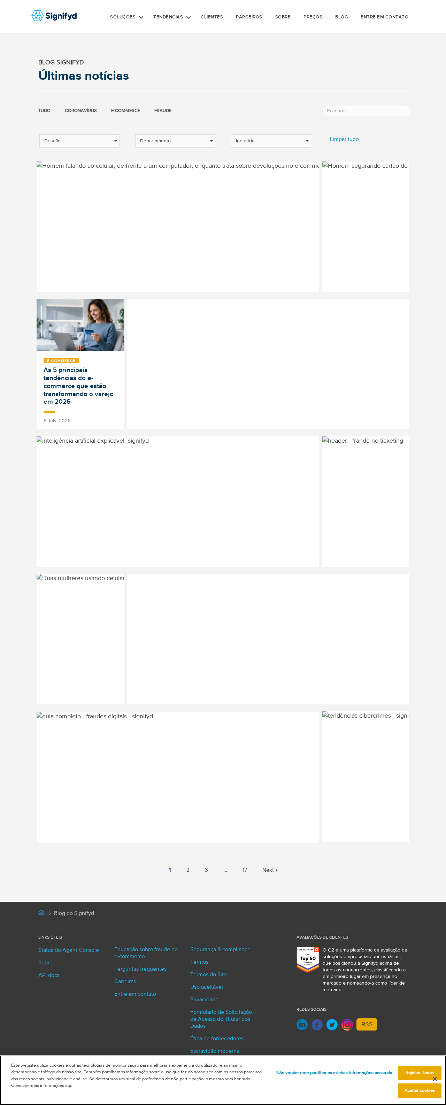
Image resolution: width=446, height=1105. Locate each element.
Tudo (44, 111)
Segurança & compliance (220, 950)
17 (245, 870)
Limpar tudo (344, 139)
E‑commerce (125, 111)
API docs (49, 975)
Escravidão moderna (214, 1051)
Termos (199, 962)
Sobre (283, 17)
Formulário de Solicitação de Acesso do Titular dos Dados (221, 1019)
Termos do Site (208, 975)
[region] (223, 1080)
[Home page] (41, 914)
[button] (141, 17)
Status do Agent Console (68, 950)
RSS (367, 1024)
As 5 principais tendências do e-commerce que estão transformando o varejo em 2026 (79, 386)
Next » (270, 870)
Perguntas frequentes (140, 969)
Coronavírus (81, 111)
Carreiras (125, 982)
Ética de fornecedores (217, 1039)
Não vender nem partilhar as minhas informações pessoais (334, 1073)
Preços (312, 17)
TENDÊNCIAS (168, 17)
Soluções (123, 17)
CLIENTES (212, 17)
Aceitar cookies (420, 1090)
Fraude (162, 111)
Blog (341, 17)
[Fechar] (435, 1079)
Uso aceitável (206, 987)
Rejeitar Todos (420, 1073)
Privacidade (204, 1000)
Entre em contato (384, 17)
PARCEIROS (249, 17)
